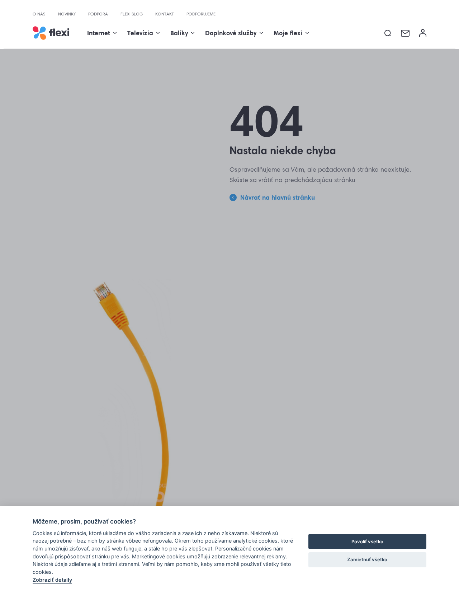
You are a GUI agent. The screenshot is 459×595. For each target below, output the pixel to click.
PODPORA (98, 14)
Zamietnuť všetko (367, 559)
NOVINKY (67, 14)
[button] (387, 33)
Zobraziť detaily (52, 580)
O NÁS (39, 14)
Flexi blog (131, 14)
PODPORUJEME (201, 14)
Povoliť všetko (367, 541)
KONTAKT (164, 14)
